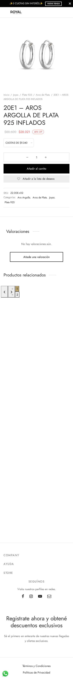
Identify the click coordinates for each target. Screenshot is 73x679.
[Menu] (6, 12)
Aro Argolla (24, 197)
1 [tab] (17, 289)
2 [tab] (17, 295)
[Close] (70, 3)
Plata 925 (27, 95)
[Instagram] (31, 596)
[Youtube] (40, 596)
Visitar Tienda (53, 3)
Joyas (15, 95)
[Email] (49, 596)
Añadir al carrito (36, 169)
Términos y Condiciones (36, 666)
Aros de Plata (43, 95)
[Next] (11, 292)
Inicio (6, 95)
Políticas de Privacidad (36, 672)
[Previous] (4, 292)
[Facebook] (23, 596)
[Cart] (67, 12)
